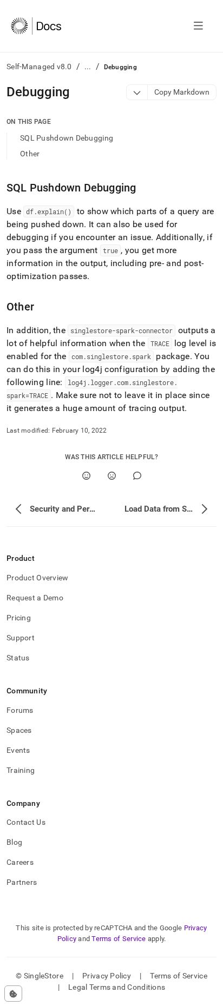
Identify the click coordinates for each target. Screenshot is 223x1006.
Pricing (18, 617)
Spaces (19, 730)
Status (18, 657)
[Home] (36, 26)
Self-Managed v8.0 (39, 66)
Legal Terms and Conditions (116, 987)
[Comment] (137, 475)
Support (20, 637)
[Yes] (86, 475)
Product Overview (37, 577)
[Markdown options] (137, 92)
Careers (20, 862)
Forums (20, 710)
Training (20, 770)
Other (30, 153)
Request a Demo (34, 597)
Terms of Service (118, 939)
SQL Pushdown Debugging (66, 138)
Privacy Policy (106, 975)
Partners (21, 882)
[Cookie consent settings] (13, 993)
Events (18, 750)
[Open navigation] (198, 26)
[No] (111, 475)
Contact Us (25, 822)
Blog (14, 842)
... (87, 66)
